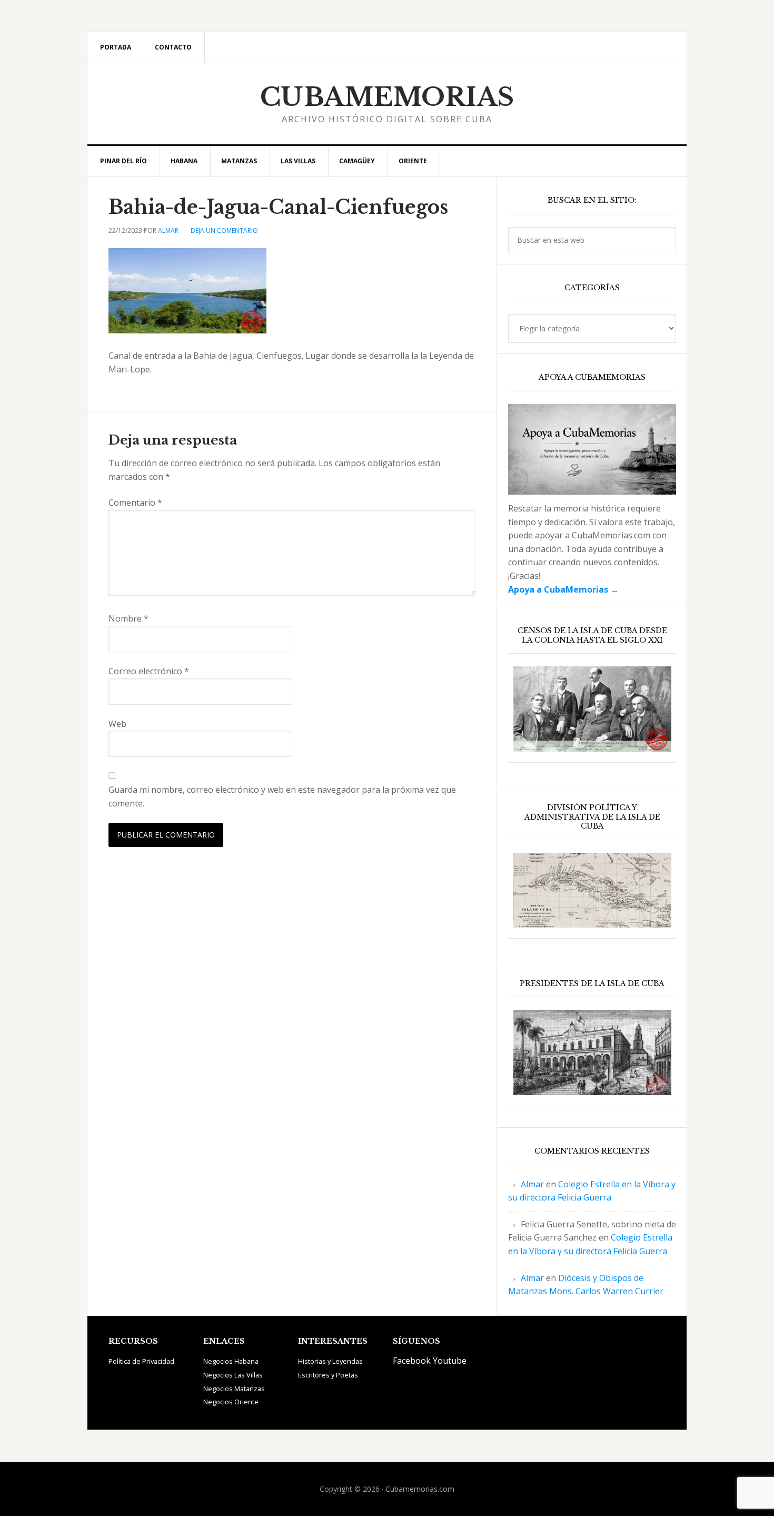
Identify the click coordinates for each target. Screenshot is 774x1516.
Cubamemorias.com (419, 1489)
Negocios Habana (231, 1361)
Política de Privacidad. (142, 1361)
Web (117, 724)
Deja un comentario (224, 230)
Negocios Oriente (231, 1401)
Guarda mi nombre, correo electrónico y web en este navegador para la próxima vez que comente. (282, 796)
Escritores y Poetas (328, 1375)
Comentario (135, 502)
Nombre (128, 618)
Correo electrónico (148, 671)
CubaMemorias (387, 97)
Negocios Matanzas (234, 1388)
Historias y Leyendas (330, 1361)
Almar (532, 1184)
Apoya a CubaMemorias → (563, 589)
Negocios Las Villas (233, 1375)
